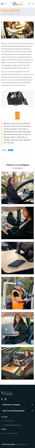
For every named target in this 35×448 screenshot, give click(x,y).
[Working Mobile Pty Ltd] (17, 3)
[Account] (33, 3)
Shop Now (18, 115)
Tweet (11, 150)
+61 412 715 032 (8, 421)
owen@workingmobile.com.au (12, 425)
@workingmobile (17, 168)
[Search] (5, 4)
